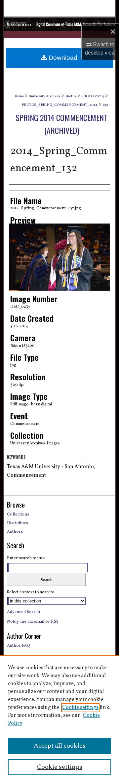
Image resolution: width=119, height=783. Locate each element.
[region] (59, 719)
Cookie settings (80, 707)
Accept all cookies (60, 746)
